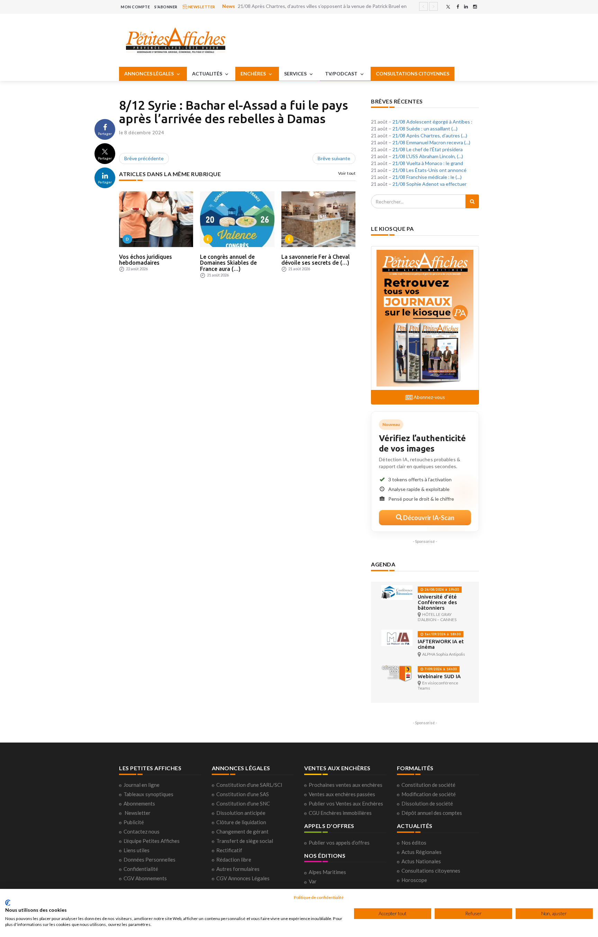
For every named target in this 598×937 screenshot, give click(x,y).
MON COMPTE (135, 6)
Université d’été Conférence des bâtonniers (437, 602)
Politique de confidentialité (319, 897)
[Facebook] (457, 6)
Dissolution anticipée (240, 813)
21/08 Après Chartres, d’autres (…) (429, 135)
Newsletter (138, 813)
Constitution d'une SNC (243, 803)
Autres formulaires (238, 869)
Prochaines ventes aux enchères (345, 785)
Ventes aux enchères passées (342, 794)
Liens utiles (137, 850)
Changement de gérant (242, 831)
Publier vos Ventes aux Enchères (346, 803)
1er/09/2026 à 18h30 (442, 634)
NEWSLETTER (201, 6)
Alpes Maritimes (327, 872)
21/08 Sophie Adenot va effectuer (429, 184)
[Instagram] (475, 6)
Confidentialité (141, 869)
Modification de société (428, 794)
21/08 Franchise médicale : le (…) (427, 177)
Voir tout (347, 173)
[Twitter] (448, 6)
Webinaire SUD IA (439, 676)
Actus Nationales (421, 861)
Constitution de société (428, 785)
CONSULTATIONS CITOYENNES (412, 73)
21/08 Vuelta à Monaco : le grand (427, 163)
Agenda (383, 564)
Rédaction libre (233, 859)
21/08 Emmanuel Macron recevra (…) (431, 142)
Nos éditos (413, 842)
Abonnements (139, 803)
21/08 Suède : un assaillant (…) (424, 128)
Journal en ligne (142, 785)
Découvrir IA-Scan (428, 517)
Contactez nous (142, 831)
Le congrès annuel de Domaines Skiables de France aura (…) (228, 263)
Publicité (134, 822)
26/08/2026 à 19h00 (441, 589)
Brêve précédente (144, 158)
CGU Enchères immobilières (340, 813)
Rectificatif (229, 850)
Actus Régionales (421, 852)
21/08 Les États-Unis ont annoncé (429, 170)
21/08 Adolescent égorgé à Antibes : (432, 122)
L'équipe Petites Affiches (152, 841)
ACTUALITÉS (207, 73)
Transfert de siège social (244, 841)
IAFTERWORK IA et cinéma (441, 644)
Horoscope (414, 880)
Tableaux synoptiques (148, 794)
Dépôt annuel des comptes (431, 813)
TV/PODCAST (342, 73)
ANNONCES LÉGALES (149, 73)
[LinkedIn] (466, 6)
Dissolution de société (427, 803)
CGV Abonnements (145, 878)
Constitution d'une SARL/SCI (249, 785)
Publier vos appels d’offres (339, 842)
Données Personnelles (149, 859)
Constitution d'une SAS (242, 794)
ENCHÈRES (254, 73)
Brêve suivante (334, 158)
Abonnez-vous (429, 397)
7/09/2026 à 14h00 (440, 669)
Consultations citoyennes (430, 870)
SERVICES (296, 73)
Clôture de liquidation (241, 822)
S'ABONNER (166, 6)
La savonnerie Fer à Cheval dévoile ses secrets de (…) (315, 260)
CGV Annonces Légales (243, 878)
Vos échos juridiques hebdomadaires (145, 260)
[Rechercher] (472, 201)
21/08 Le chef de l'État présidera (427, 149)
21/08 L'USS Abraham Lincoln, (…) (427, 156)
